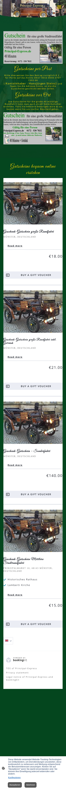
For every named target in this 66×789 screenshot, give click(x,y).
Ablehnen (30, 785)
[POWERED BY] (16, 662)
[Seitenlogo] (33, 4)
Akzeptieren (14, 785)
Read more (15, 245)
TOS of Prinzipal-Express (21, 668)
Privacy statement (17, 672)
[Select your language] (8, 640)
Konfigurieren (14, 777)
